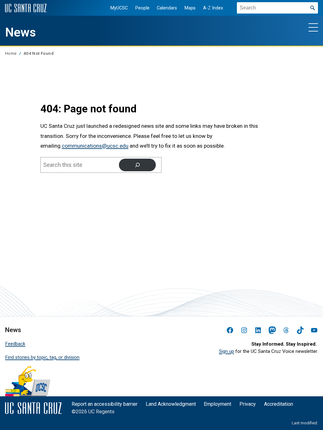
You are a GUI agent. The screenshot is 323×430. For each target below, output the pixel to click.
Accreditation (278, 404)
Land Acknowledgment (171, 404)
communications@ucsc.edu (95, 146)
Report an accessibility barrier (105, 404)
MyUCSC (119, 8)
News (20, 32)
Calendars (167, 8)
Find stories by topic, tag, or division (42, 357)
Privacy (247, 404)
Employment (217, 404)
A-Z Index (213, 8)
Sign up (226, 351)
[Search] (137, 165)
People (142, 8)
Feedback (15, 344)
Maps (190, 8)
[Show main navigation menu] (313, 27)
